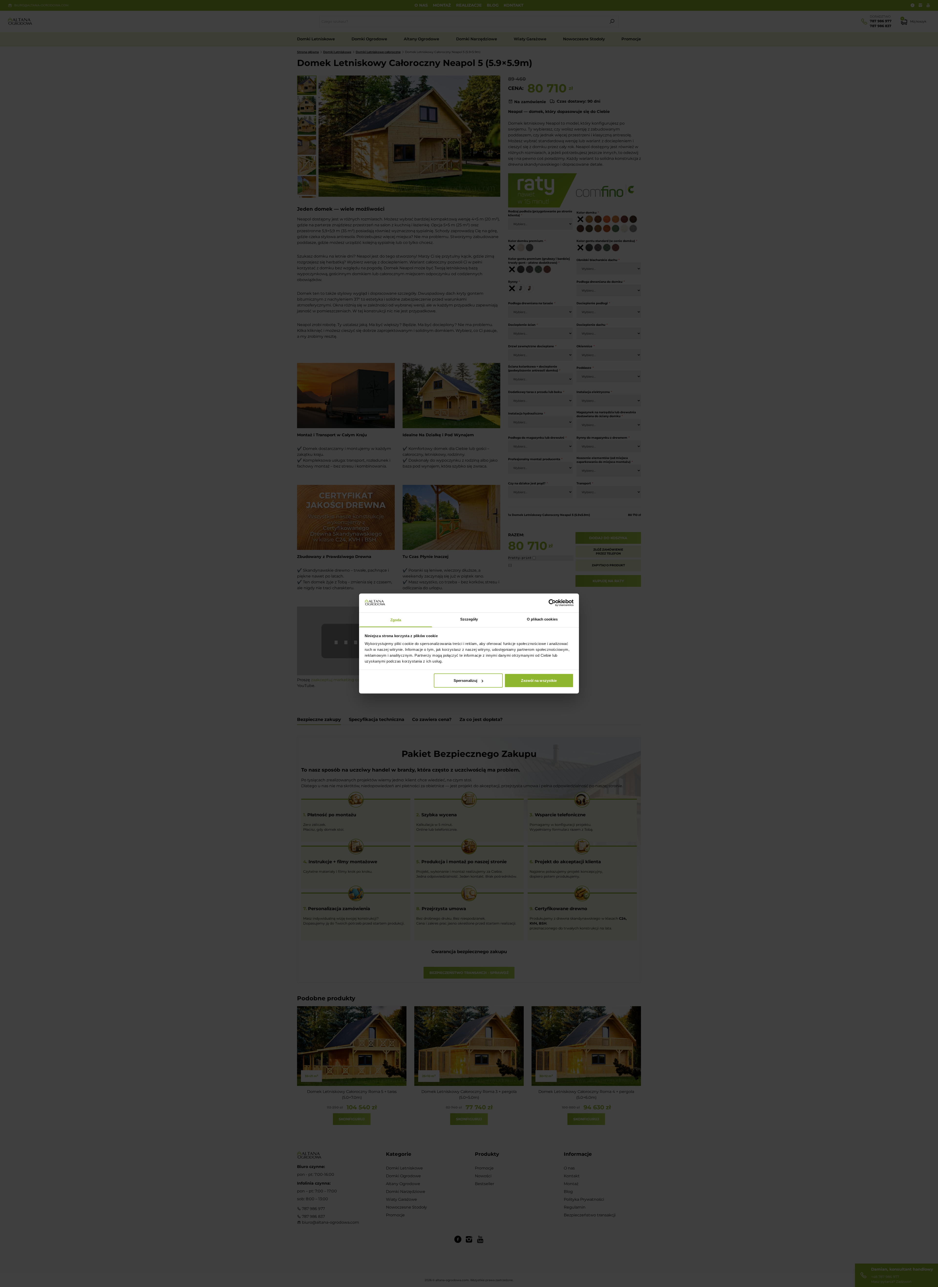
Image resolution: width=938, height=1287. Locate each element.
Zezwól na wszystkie (539, 680)
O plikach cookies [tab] (542, 619)
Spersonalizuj (465, 680)
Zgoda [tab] (395, 620)
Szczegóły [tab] (469, 619)
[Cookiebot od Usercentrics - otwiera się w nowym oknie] (552, 603)
